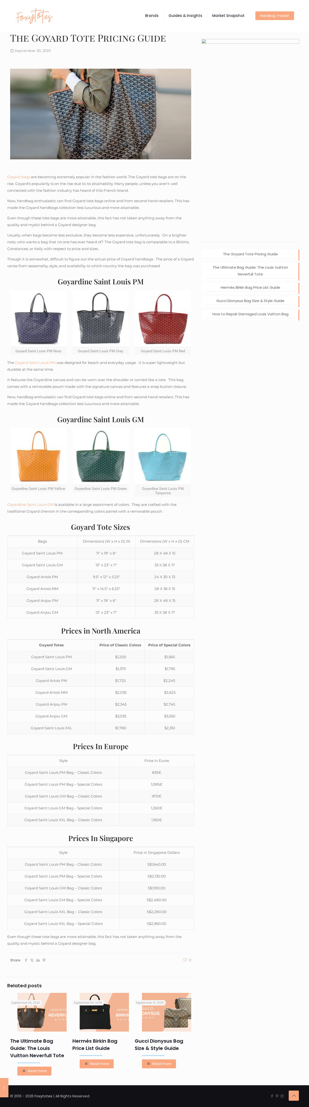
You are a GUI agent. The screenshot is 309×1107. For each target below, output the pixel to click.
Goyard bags (18, 177)
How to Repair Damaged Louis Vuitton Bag (250, 314)
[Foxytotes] (34, 15)
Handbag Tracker (274, 15)
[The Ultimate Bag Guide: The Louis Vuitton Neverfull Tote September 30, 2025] (4, 1087)
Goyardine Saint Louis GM (30, 504)
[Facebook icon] (272, 1096)
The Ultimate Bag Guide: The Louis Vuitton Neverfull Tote (37, 1048)
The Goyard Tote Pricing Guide (250, 254)
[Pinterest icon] (277, 1096)
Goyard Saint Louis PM (35, 362)
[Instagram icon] (282, 1096)
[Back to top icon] (294, 1096)
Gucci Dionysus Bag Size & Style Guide (250, 300)
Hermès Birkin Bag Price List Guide (250, 287)
